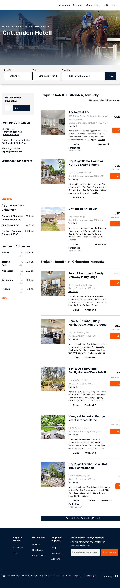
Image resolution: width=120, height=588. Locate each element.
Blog (15, 553)
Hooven (6, 289)
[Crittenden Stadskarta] (18, 180)
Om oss (36, 544)
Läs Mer (101, 140)
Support (77, 5)
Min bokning (92, 5)
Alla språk (56, 558)
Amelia (5, 252)
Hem (4, 26)
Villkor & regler (89, 576)
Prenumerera (109, 552)
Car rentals (64, 5)
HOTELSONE (33, 576)
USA (13, 26)
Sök (111, 76)
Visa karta (7, 199)
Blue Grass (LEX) (10, 225)
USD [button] (105, 5)
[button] (115, 5)
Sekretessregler (73, 576)
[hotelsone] (20, 5)
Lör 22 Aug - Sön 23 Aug (49, 76)
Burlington (7, 280)
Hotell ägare (38, 550)
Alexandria (7, 271)
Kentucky (22, 26)
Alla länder (18, 547)
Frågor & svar (38, 555)
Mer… (4, 298)
